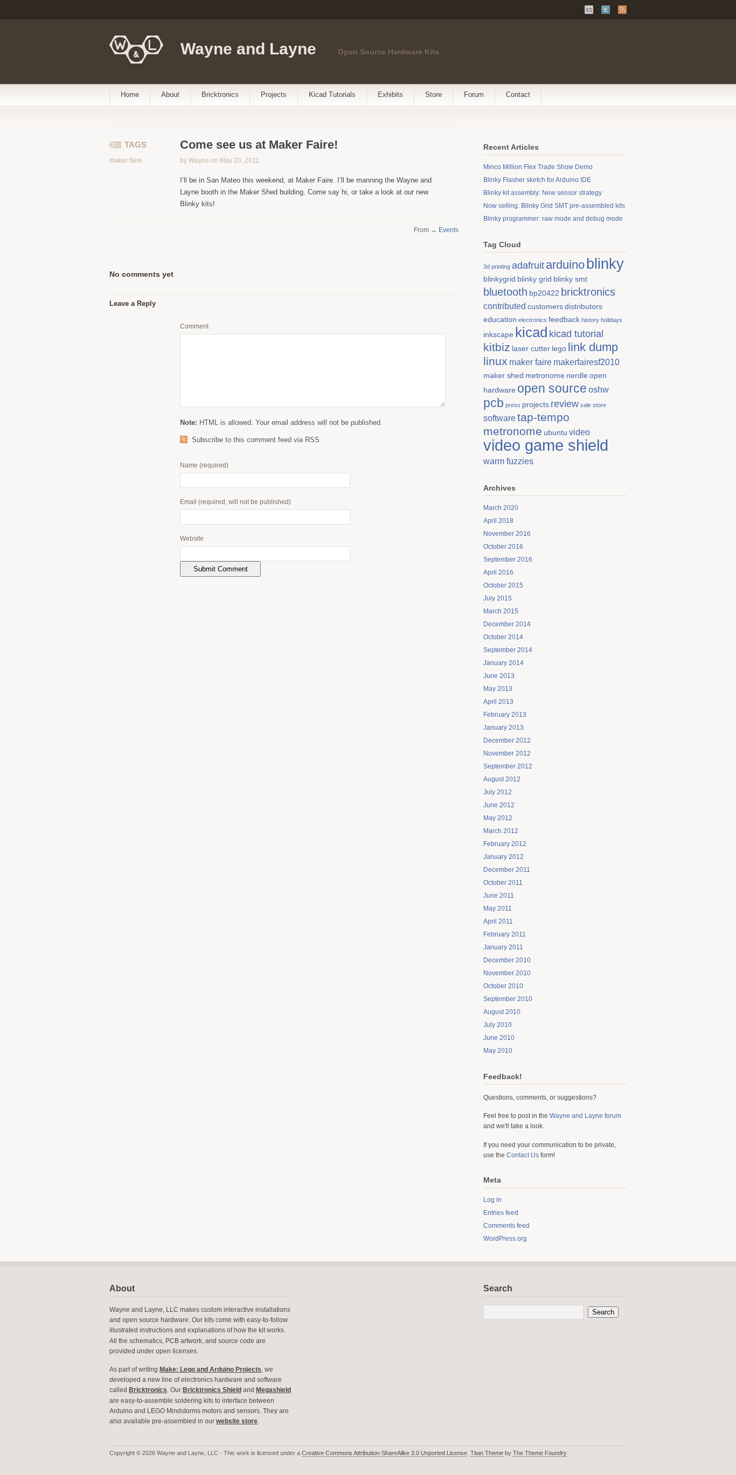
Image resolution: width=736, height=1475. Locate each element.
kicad (531, 332)
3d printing (496, 266)
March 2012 (500, 831)
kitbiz (496, 347)
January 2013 (503, 727)
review (565, 404)
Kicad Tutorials (332, 94)
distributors (583, 306)
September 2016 (507, 559)
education (500, 319)
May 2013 (497, 689)
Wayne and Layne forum (585, 1116)
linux (495, 361)
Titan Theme (486, 1453)
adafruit (528, 265)
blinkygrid (499, 279)
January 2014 (503, 663)
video (579, 432)
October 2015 (503, 585)
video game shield (545, 445)
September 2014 (507, 650)
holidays (611, 320)
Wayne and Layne (248, 49)
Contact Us (522, 1155)
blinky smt (570, 279)
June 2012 (499, 805)
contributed (504, 306)
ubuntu (555, 432)
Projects (274, 94)
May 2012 (497, 818)
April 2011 (498, 921)
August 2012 (501, 779)
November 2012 (507, 753)
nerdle (577, 375)
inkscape (498, 334)
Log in (492, 1200)
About (170, 94)
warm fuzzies (508, 461)
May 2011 (497, 908)
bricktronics (588, 292)
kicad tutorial (576, 333)
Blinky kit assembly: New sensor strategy (542, 193)
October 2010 (503, 986)
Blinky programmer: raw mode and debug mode (553, 218)
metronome (545, 375)
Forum (474, 94)
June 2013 (499, 676)
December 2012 (507, 740)
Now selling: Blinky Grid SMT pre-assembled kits (554, 205)
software (499, 418)
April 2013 (498, 701)
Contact (518, 94)
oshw (598, 389)
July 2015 (497, 598)
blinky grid (534, 279)
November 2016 (507, 533)
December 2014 (507, 624)
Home (130, 94)
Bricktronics (220, 94)
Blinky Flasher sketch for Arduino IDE (537, 180)
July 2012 (497, 792)
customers (545, 306)
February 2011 (504, 934)
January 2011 (503, 947)
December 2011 (506, 869)
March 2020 (500, 508)
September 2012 (507, 766)
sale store (593, 405)
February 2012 (504, 844)
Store (433, 94)
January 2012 (503, 857)
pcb (493, 403)
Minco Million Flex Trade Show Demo (538, 167)
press (512, 405)
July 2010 (497, 1025)
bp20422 (544, 293)
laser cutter (531, 348)
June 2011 (498, 895)
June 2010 (499, 1037)
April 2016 (498, 572)
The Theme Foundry (540, 1453)
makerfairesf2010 (586, 362)
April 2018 (498, 521)
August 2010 (501, 1012)
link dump (593, 347)
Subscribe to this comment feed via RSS (256, 440)
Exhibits (390, 94)
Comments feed (506, 1225)
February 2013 (504, 714)
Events (449, 230)
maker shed (503, 375)
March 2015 (500, 611)
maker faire (125, 160)
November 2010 (507, 973)
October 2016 (503, 546)
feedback (564, 319)
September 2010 (507, 999)
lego (559, 348)
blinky (605, 264)
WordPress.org (505, 1238)
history (590, 320)
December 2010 (507, 960)
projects (535, 404)
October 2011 (503, 882)
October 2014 (503, 637)
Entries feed (500, 1213)
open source (552, 388)
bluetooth (505, 292)
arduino (565, 264)
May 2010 (497, 1050)
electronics (532, 320)
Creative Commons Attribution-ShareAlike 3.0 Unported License (384, 1453)
